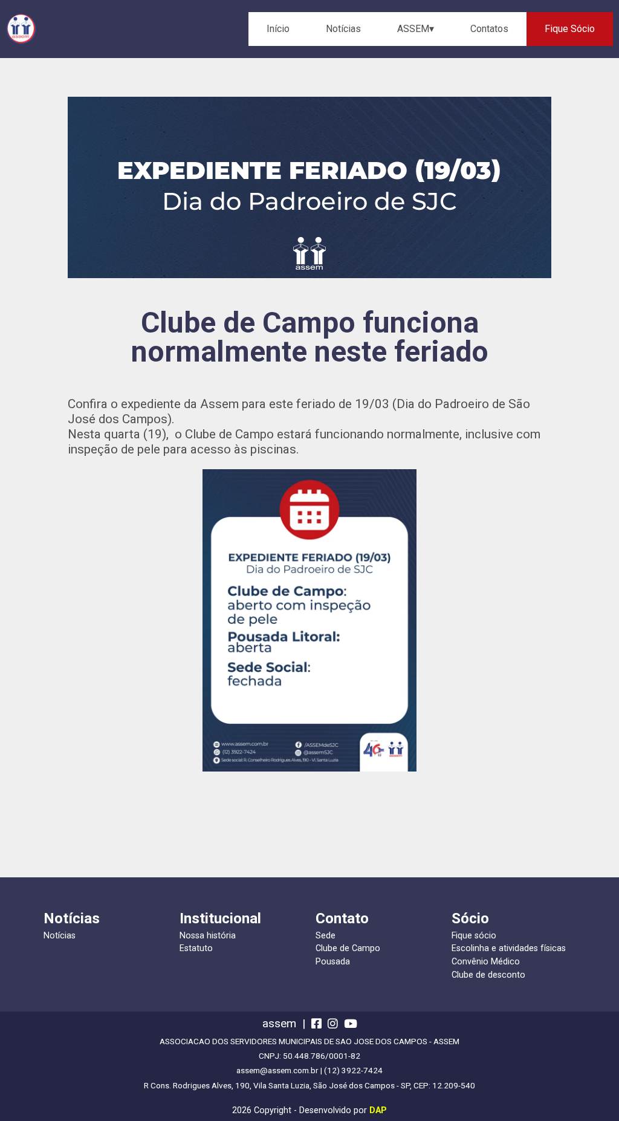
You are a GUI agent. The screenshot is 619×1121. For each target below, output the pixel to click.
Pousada (333, 962)
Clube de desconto (488, 975)
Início (278, 28)
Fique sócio (474, 936)
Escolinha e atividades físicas (509, 948)
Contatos (489, 28)
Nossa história (208, 936)
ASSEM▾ (415, 28)
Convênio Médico (486, 962)
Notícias (343, 28)
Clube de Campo (348, 948)
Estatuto (196, 948)
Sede (325, 936)
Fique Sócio (570, 28)
